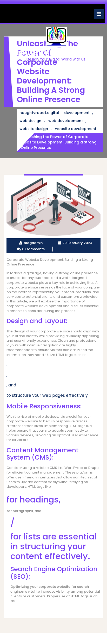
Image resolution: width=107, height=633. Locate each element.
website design (33, 128)
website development (75, 128)
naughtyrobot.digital (56, 52)
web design (30, 120)
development (77, 112)
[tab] (99, 14)
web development (65, 120)
